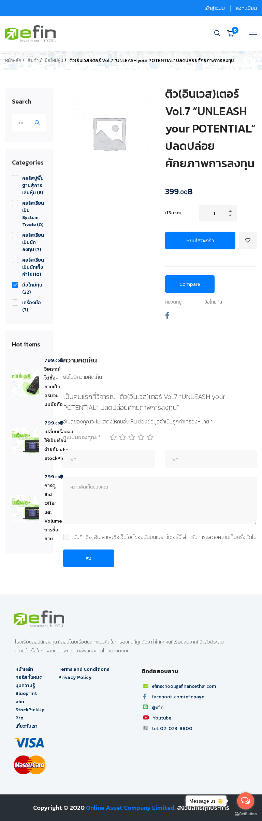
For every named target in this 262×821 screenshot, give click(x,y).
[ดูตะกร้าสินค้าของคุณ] (233, 33)
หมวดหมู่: (174, 302)
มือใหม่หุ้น (54, 60)
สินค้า (33, 60)
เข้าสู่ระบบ (215, 8)
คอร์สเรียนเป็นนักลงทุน (33, 242)
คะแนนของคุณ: (82, 437)
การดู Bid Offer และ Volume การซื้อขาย (53, 512)
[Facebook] (167, 315)
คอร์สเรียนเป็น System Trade (33, 214)
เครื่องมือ (31, 306)
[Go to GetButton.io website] (246, 814)
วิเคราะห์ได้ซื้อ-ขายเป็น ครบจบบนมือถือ (53, 387)
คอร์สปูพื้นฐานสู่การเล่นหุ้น (33, 185)
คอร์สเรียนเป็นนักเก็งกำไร (33, 267)
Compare (189, 284)
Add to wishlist (248, 240)
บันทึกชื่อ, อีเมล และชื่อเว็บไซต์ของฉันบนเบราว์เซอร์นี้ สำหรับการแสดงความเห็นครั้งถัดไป (165, 537)
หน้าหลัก (13, 60)
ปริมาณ (173, 213)
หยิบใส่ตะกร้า (200, 240)
